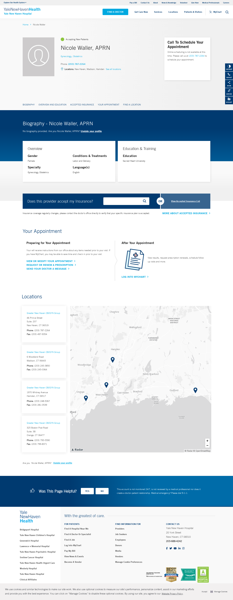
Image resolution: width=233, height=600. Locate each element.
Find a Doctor (115, 11)
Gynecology (66, 56)
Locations (173, 11)
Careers (226, 2)
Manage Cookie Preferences (128, 562)
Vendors (119, 556)
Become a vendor (73, 562)
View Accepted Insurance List (185, 201)
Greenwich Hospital (29, 540)
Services (158, 11)
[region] (140, 379)
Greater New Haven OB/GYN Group (43, 313)
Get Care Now (141, 11)
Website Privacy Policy (172, 593)
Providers (119, 528)
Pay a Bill (133, 2)
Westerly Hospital (28, 568)
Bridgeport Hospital (29, 529)
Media (118, 550)
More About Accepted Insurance (184, 213)
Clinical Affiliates (28, 579)
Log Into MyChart (134, 277)
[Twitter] (170, 548)
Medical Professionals (210, 2)
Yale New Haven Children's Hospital (37, 535)
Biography (29, 104)
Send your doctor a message (46, 268)
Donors (118, 545)
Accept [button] (204, 591)
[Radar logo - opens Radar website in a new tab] (77, 449)
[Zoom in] (207, 440)
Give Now (194, 2)
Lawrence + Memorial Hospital (34, 546)
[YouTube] (175, 548)
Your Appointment (108, 104)
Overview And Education (52, 104)
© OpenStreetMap (201, 450)
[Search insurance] (145, 201)
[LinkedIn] (179, 548)
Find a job (69, 539)
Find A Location (132, 104)
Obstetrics (77, 56)
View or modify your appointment (49, 261)
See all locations (113, 69)
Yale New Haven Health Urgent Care (37, 562)
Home (25, 24)
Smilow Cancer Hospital (31, 557)
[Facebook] (167, 548)
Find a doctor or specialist (77, 534)
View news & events (74, 556)
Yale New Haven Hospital (32, 574)
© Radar (189, 450)
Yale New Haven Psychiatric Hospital (37, 551)
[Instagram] (183, 548)
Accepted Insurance (82, 104)
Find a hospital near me (76, 528)
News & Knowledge (169, 2)
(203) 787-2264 (76, 64)
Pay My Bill (69, 550)
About (155, 2)
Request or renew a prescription (49, 265)
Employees (120, 539)
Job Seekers (121, 534)
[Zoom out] (207, 445)
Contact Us (145, 2)
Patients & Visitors (193, 11)
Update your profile (91, 131)
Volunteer (184, 2)
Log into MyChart (72, 545)
